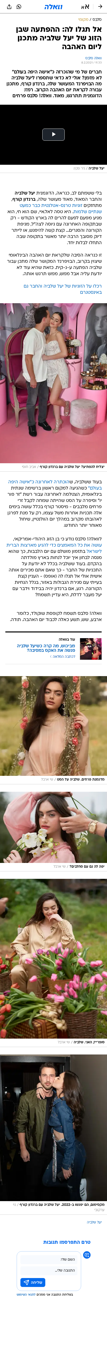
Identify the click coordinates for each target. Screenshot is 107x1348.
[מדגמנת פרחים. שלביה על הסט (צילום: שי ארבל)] (53, 730)
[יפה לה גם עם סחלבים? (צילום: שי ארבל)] (53, 831)
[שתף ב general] (9, 6)
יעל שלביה (94, 1222)
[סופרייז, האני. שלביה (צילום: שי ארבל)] (53, 963)
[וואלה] (53, 6)
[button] (85, 6)
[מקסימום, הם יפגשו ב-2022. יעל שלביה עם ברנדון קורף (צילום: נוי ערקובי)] (53, 1134)
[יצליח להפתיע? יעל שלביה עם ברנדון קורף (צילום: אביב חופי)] (53, 387)
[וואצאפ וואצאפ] (18, 6)
